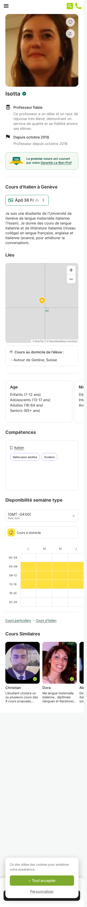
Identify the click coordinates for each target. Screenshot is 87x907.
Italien (19, 447)
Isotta (12, 94)
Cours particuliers (18, 620)
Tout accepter (43, 880)
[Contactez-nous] (78, 6)
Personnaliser (42, 891)
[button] (70, 22)
